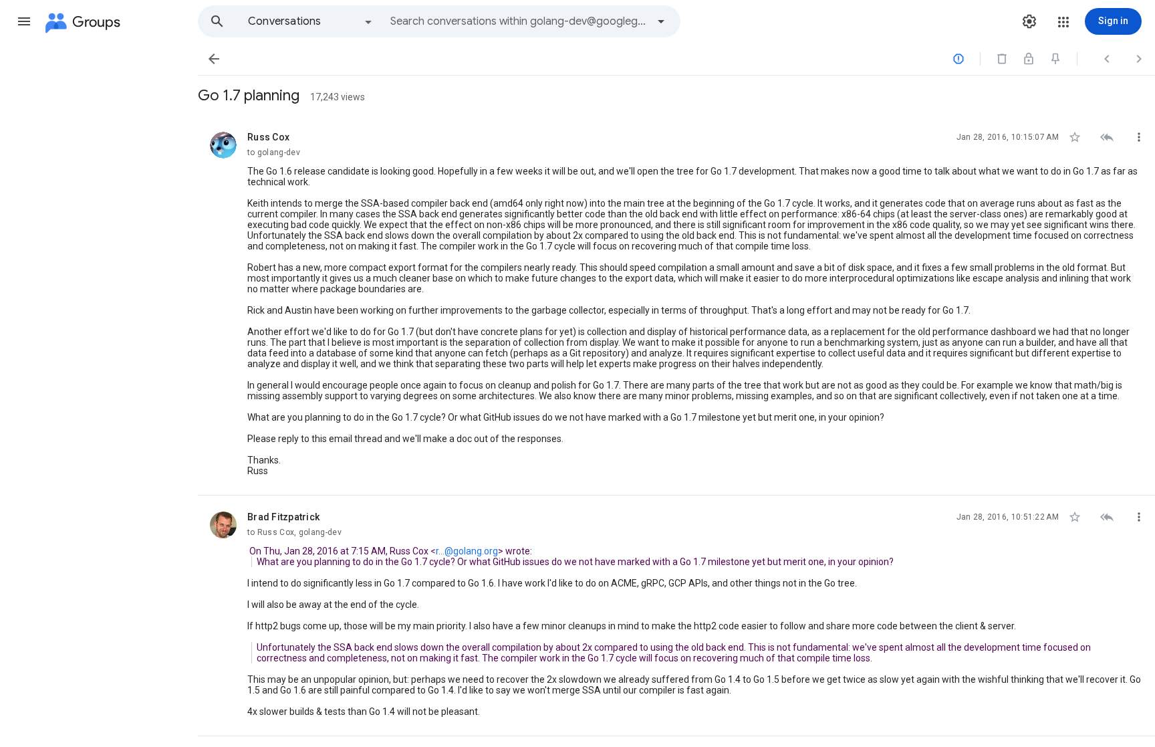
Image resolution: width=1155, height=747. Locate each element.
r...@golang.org (467, 551)
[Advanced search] (661, 21)
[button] (24, 21)
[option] (310, 21)
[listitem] (676, 306)
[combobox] (519, 21)
